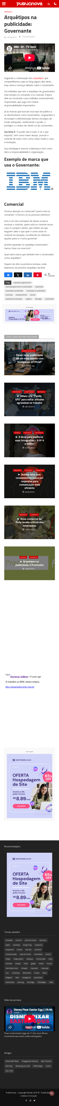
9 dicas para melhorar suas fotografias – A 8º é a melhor (29, 440)
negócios (28, 299)
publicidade (49, 299)
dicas (50, 959)
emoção (17, 964)
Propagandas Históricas (30, 1061)
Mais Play (9, 1066)
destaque (30, 959)
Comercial (34, 514)
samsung (21, 982)
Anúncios (43, 940)
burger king (27, 945)
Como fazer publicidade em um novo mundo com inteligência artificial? (29, 358)
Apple (8, 945)
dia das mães (40, 959)
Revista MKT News (12, 1061)
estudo (32, 295)
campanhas (10, 950)
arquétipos (38, 78)
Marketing (39, 470)
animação (9, 940)
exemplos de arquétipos (14, 299)
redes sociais (10, 982)
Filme (26, 964)
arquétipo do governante (22, 283)
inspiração (44, 968)
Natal (44, 973)
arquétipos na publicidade (36, 291)
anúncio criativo (30, 940)
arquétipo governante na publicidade (19, 287)
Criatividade (29, 392)
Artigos (8, 12)
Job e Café (9, 1071)
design (8, 959)
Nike (17, 977)
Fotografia (39, 432)
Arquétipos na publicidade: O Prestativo (29, 563)
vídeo (51, 982)
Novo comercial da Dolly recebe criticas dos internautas (29, 522)
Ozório (48, 1066)
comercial (38, 950)
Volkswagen (42, 982)
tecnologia (30, 982)
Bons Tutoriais (46, 1061)
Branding (17, 470)
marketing (15, 973)
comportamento (21, 295)
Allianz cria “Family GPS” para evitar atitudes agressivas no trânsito (29, 399)
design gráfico (18, 959)
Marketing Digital (29, 351)
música (36, 973)
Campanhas (17, 392)
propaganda (26, 977)
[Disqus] (29, 631)
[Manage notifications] (51, 1093)
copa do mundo (25, 954)
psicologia (38, 299)
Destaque (41, 392)
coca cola (28, 950)
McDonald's (27, 973)
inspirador (34, 968)
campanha (38, 945)
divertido (9, 964)
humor (49, 964)
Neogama (9, 977)
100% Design (37, 1066)
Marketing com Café (23, 1066)
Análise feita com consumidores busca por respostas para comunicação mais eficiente (29, 481)
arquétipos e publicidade (14, 291)
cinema (19, 950)
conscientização (11, 954)
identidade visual (12, 968)
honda (41, 964)
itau (7, 973)
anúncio (18, 940)
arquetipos (39, 287)
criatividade (38, 954)
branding (9, 295)
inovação (24, 968)
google (33, 964)
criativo (48, 954)
